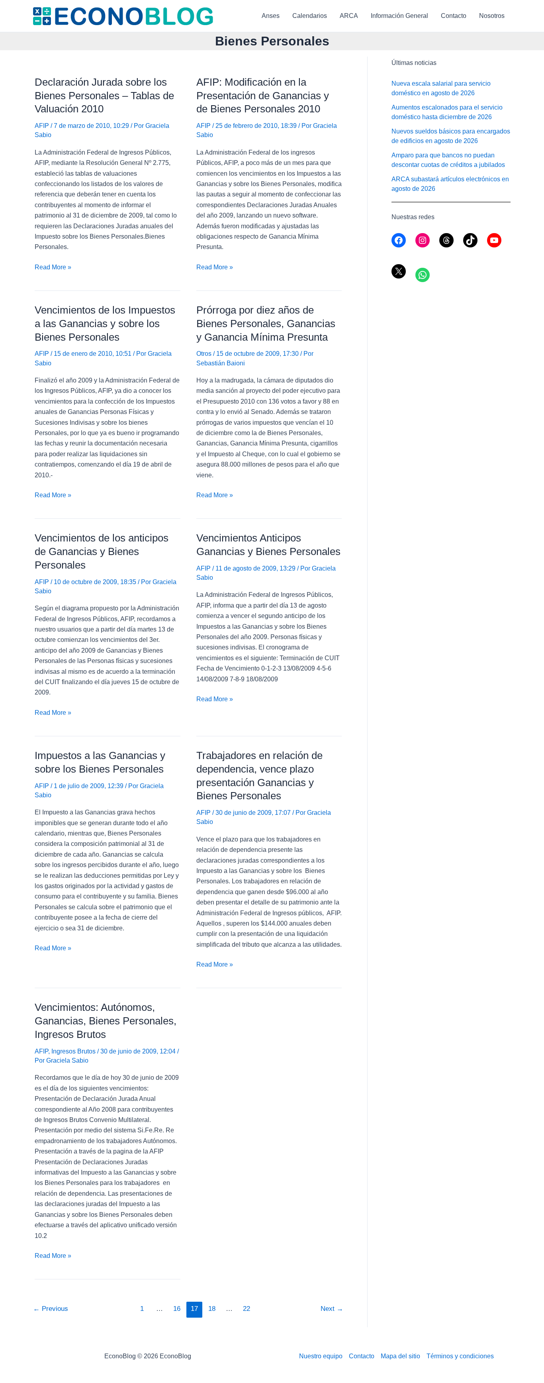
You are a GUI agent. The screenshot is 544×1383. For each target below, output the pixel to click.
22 (246, 1308)
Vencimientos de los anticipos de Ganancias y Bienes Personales (101, 551)
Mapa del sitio (400, 1356)
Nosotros (492, 15)
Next (332, 1308)
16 (176, 1308)
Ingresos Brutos (73, 1051)
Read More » (53, 268)
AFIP (42, 125)
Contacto (453, 15)
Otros (203, 353)
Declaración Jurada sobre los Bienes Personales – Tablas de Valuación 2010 (104, 95)
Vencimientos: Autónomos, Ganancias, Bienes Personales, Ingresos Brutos (105, 1020)
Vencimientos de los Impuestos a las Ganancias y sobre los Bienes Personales (105, 323)
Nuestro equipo (320, 1356)
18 (211, 1308)
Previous (50, 1308)
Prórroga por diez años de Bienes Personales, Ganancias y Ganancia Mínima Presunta (265, 323)
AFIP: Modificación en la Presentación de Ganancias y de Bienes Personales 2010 (262, 95)
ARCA (349, 15)
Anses (271, 15)
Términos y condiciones (460, 1356)
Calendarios (309, 15)
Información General (399, 15)
